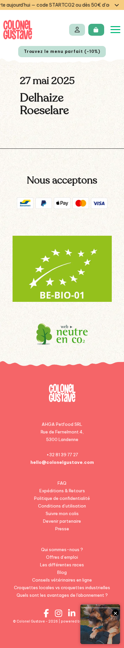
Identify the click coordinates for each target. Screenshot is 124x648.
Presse (62, 528)
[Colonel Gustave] (17, 29)
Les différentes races (62, 564)
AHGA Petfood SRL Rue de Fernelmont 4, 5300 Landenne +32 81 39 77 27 (62, 439)
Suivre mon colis (62, 513)
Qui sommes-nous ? (62, 549)
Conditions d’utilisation (62, 505)
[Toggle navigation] (115, 29)
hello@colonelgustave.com (62, 462)
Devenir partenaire (62, 521)
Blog (62, 572)
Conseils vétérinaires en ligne (62, 580)
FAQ (62, 483)
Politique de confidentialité (62, 498)
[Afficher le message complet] (116, 5)
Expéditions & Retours (62, 490)
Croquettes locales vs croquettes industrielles (62, 587)
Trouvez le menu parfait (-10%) (62, 51)
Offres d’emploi (62, 557)
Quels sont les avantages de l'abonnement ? (62, 595)
